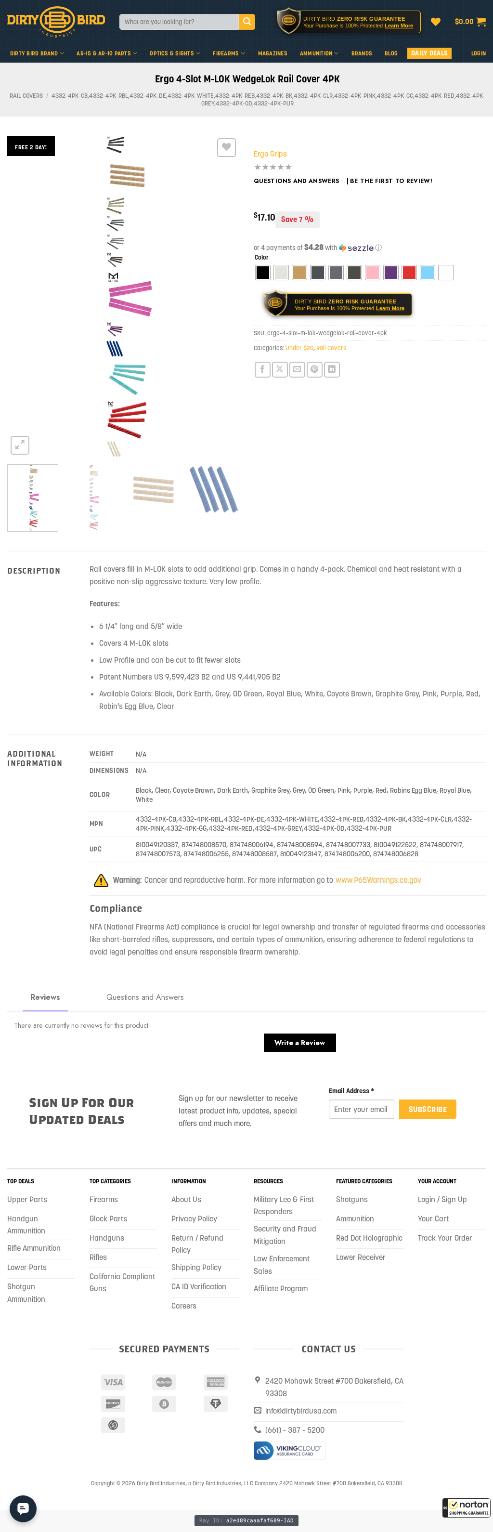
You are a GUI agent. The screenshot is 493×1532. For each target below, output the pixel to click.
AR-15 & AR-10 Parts (104, 53)
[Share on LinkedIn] (332, 370)
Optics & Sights (172, 53)
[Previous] (24, 296)
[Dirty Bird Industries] (56, 22)
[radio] (263, 272)
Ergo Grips (270, 153)
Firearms (226, 53)
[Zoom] (20, 445)
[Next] (222, 296)
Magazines (272, 53)
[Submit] (247, 22)
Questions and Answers (296, 181)
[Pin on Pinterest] (315, 370)
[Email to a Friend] (297, 370)
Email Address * (352, 1091)
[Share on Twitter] (280, 370)
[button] (466, 1508)
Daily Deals (429, 53)
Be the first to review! (391, 181)
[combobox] (179, 22)
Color (262, 257)
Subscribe (428, 1109)
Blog (391, 53)
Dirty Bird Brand (34, 53)
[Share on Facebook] (263, 370)
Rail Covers (26, 96)
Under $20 (299, 348)
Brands (361, 53)
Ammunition (316, 53)
